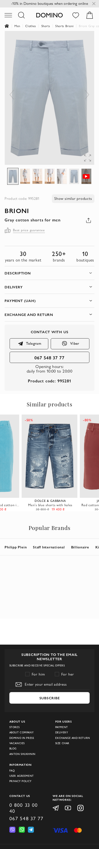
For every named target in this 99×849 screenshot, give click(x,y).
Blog (13, 748)
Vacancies (17, 743)
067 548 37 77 (49, 357)
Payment (61, 727)
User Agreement (21, 775)
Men (17, 26)
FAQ (12, 770)
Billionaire (80, 547)
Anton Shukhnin (22, 754)
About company (21, 732)
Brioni (17, 210)
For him (38, 674)
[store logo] (49, 15)
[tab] (49, 273)
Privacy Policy (20, 781)
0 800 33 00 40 (23, 808)
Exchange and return (72, 737)
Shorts (45, 26)
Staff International (49, 547)
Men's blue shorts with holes (50, 505)
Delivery (61, 732)
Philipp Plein (16, 547)
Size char (62, 743)
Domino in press (21, 737)
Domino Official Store (9, 26)
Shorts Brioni (64, 26)
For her (67, 674)
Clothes (30, 26)
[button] (84, 40)
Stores (14, 727)
